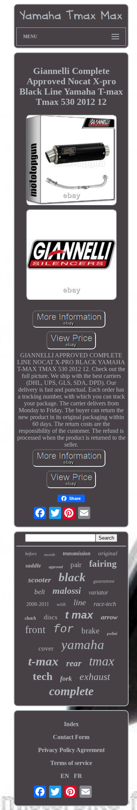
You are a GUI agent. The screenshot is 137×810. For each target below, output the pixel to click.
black (72, 577)
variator (98, 592)
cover (46, 648)
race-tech (105, 604)
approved (56, 567)
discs (50, 617)
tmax (101, 661)
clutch (30, 618)
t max (79, 615)
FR (78, 776)
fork (66, 678)
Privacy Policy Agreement (71, 750)
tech (43, 676)
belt (39, 592)
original (107, 553)
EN (65, 776)
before (31, 553)
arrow (109, 617)
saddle (33, 565)
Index (71, 724)
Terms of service (71, 763)
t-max (43, 661)
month (49, 554)
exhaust (95, 676)
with (61, 604)
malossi (67, 591)
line (79, 602)
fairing (103, 563)
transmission (77, 553)
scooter (39, 579)
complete (71, 691)
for (63, 629)
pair (75, 565)
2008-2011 (37, 604)
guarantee (104, 581)
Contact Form (71, 737)
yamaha (82, 644)
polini (112, 633)
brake (90, 630)
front (35, 629)
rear (73, 663)
